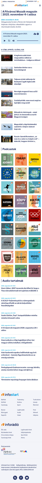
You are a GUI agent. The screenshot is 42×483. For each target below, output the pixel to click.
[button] (4, 40)
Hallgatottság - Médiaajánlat (26, 465)
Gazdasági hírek (6, 438)
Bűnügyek (4, 412)
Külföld (3, 402)
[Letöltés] (35, 34)
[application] (21, 40)
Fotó (34, 410)
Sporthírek (24, 435)
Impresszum (5, 467)
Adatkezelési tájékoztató (19, 467)
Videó (19, 415)
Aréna (23, 438)
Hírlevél (35, 412)
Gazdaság (4, 405)
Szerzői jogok (14, 470)
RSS (21, 470)
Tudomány (20, 400)
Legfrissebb (21, 410)
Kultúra (19, 402)
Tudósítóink (36, 400)
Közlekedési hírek (6, 432)
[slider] (27, 41)
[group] (13, 40)
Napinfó (3, 415)
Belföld (3, 400)
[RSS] (15, 478)
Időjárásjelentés (26, 432)
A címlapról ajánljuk (12, 50)
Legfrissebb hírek (26, 430)
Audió (19, 412)
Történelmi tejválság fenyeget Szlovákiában (19, 380)
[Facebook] (21, 478)
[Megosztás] (38, 34)
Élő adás (3, 430)
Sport (19, 405)
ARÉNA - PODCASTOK (9, 1)
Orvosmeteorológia (7, 435)
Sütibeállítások (29, 470)
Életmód (35, 405)
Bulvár (3, 410)
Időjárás (35, 415)
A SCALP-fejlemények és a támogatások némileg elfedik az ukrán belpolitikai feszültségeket (17, 303)
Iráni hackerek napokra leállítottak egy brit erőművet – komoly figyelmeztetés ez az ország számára (18, 355)
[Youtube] (27, 478)
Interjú (35, 402)
